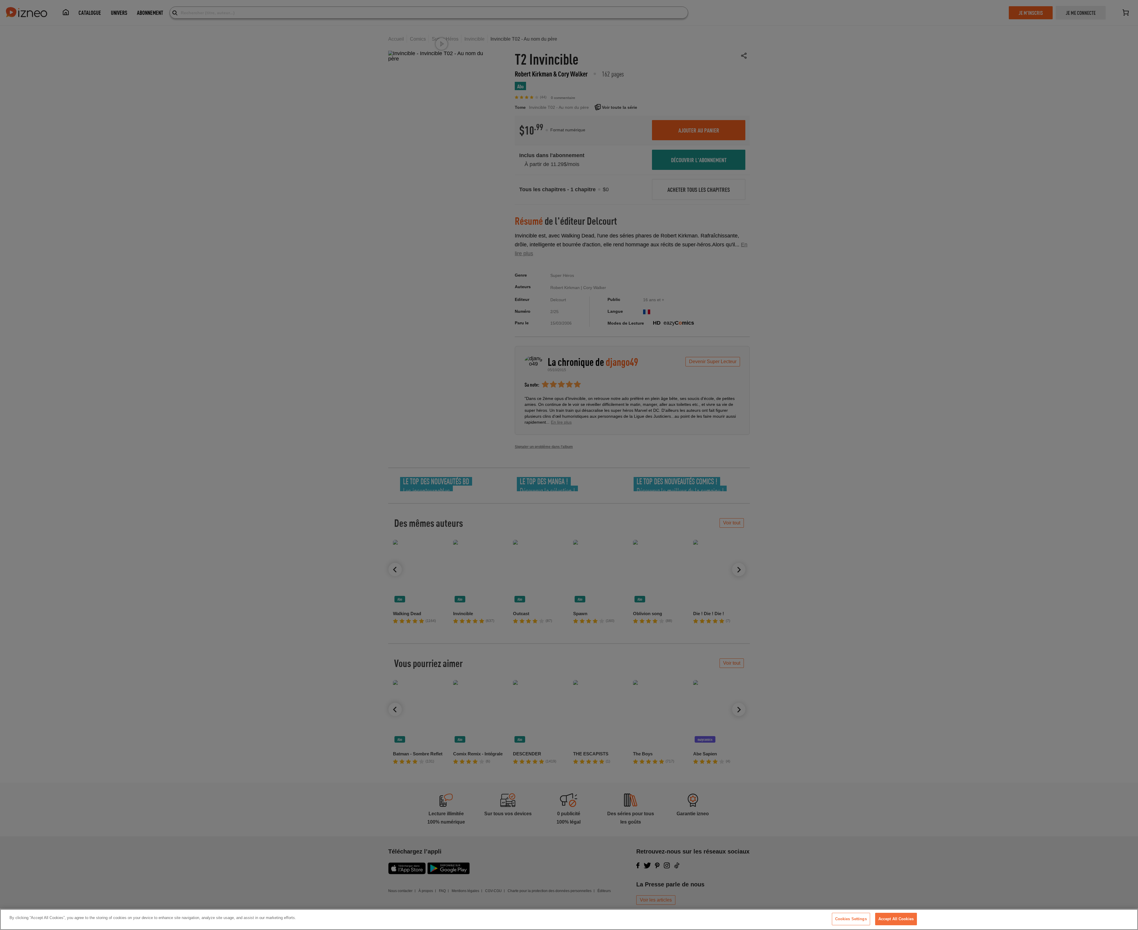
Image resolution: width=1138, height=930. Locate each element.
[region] (569, 919)
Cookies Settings (851, 919)
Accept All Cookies (896, 919)
